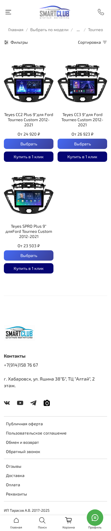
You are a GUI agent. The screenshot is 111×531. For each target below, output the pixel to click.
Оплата (13, 484)
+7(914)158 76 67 (21, 365)
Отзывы (13, 466)
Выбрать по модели (49, 29)
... (78, 29)
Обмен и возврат (22, 442)
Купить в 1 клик (29, 156)
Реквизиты (16, 493)
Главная (15, 29)
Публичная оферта (24, 423)
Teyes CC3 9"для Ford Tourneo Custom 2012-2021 (82, 119)
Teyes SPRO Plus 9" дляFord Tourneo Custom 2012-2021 (28, 231)
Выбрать (28, 143)
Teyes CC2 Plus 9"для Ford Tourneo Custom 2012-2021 (28, 119)
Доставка (15, 475)
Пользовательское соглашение (36, 432)
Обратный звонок (23, 451)
